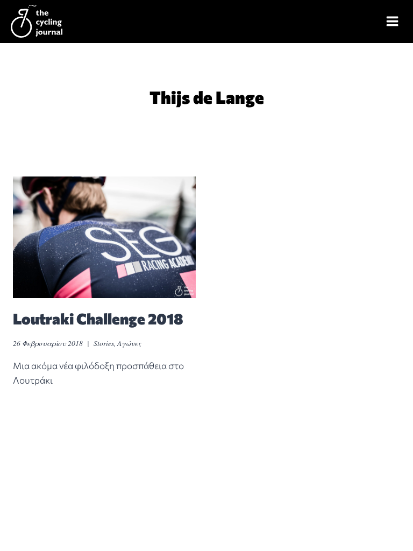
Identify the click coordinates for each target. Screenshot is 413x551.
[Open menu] (392, 21)
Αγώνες (129, 343)
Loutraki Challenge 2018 (98, 318)
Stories (104, 343)
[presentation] (104, 237)
